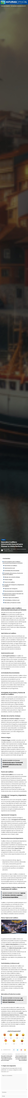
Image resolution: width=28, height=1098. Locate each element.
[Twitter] (17, 1049)
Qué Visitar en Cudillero (11, 565)
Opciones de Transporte (11, 588)
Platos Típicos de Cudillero (12, 597)
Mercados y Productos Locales (13, 602)
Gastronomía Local (10, 568)
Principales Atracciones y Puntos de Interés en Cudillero (13, 574)
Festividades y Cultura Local (12, 600)
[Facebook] (13, 1049)
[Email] (25, 1049)
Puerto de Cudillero (10, 582)
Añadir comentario (8, 550)
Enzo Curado (6, 549)
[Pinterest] (21, 1049)
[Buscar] (25, 2)
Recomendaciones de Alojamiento (14, 591)
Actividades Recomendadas (12, 570)
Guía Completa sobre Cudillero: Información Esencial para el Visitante (13, 562)
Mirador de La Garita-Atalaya (12, 577)
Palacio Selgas (8, 579)
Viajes (3, 539)
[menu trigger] (3, 2)
